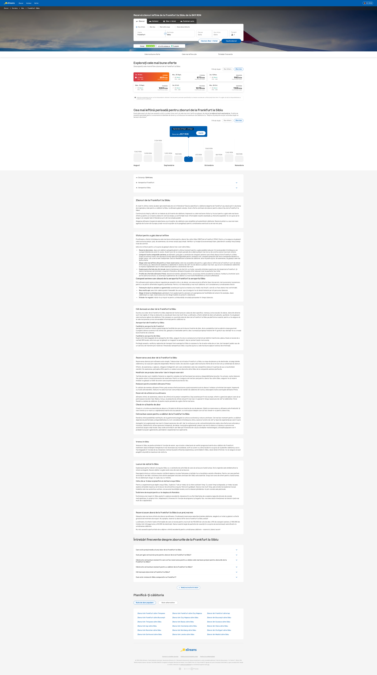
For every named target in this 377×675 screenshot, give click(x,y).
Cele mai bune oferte (152, 54)
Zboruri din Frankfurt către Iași (218, 613)
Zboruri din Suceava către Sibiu (218, 622)
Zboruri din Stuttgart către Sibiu (219, 630)
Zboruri (21, 3)
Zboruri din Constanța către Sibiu (184, 626)
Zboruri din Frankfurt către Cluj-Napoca (187, 613)
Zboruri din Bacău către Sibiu (183, 622)
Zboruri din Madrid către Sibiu (218, 634)
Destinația (170, 32)
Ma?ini (36, 3)
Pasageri (234, 32)
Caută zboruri (231, 41)
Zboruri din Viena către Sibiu (217, 626)
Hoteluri (28, 3)
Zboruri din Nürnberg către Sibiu (184, 630)
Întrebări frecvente (225, 54)
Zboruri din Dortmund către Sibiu (149, 634)
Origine (140, 32)
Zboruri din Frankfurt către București (151, 618)
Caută (201, 133)
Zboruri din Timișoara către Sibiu (149, 622)
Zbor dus (239, 69)
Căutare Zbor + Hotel (209, 41)
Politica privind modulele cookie (189, 656)
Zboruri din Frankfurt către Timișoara (151, 613)
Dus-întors (217, 32)
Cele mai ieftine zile (189, 54)
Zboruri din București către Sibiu (219, 618)
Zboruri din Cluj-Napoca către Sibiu (185, 618)
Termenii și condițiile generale (170, 656)
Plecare (200, 32)
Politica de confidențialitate (207, 656)
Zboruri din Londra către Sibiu (183, 634)
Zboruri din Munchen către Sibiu (149, 630)
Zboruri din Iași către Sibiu (147, 626)
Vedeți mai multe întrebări (189, 587)
